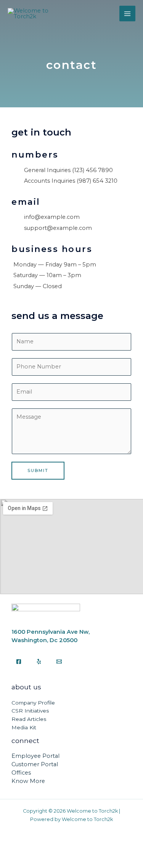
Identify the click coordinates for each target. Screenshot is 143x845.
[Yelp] (39, 661)
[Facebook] (18, 661)
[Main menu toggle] (127, 14)
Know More (28, 781)
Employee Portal (35, 756)
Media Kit (23, 727)
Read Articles (28, 719)
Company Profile (33, 703)
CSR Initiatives (30, 711)
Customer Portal (34, 764)
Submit (37, 470)
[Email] (59, 661)
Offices (21, 772)
